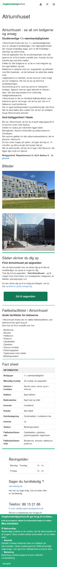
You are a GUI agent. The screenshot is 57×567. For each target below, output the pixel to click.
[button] (40, 4)
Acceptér (7, 563)
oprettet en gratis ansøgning (19, 286)
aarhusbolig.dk (15, 486)
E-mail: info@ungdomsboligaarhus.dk (26, 508)
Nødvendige (10, 528)
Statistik (8, 540)
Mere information (9, 523)
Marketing (9, 552)
